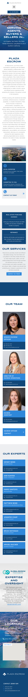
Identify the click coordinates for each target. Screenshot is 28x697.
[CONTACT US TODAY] (5, 191)
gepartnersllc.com (14, 604)
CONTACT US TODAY (10, 195)
